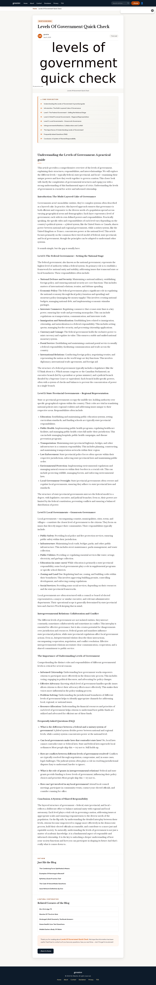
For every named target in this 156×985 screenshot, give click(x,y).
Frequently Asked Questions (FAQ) (55, 134)
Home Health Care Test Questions (52, 924)
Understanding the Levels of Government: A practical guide (64, 104)
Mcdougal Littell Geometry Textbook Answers (56, 919)
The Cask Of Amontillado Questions (52, 884)
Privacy (56, 3)
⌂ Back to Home (45, 951)
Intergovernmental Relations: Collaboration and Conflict (63, 126)
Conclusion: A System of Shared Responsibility (60, 139)
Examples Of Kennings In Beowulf (51, 873)
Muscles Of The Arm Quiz (48, 914)
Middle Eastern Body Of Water (50, 929)
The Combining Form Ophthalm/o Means (54, 868)
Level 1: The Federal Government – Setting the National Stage (65, 113)
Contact (39, 3)
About (32, 3)
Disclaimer (47, 3)
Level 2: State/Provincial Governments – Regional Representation (66, 117)
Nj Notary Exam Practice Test (50, 879)
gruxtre (16, 3)
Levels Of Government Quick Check (74, 939)
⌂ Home (135, 3)
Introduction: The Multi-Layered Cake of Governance (62, 108)
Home (25, 3)
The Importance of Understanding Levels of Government (63, 130)
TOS (62, 3)
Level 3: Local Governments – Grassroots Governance (62, 121)
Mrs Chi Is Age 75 (45, 909)
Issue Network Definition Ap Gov (51, 889)
